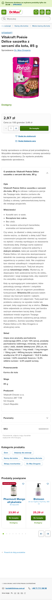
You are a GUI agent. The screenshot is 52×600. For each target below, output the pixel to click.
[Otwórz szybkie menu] (3, 11)
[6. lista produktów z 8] (19, 533)
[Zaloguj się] (42, 11)
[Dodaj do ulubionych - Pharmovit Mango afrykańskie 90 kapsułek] (23, 483)
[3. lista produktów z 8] (9, 533)
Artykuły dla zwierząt (22, 453)
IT (25, 593)
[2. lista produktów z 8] (6, 533)
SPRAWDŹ (17, 4)
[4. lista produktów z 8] (13, 533)
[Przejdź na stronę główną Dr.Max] (15, 12)
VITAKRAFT (6, 32)
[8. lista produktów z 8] (25, 533)
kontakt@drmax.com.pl (15, 588)
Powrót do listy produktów (14, 552)
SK (18, 593)
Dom (6, 453)
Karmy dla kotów (11, 458)
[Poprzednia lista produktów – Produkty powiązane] (41, 534)
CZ (15, 593)
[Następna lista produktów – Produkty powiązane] (48, 534)
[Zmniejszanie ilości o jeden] (6, 128)
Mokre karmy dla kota (33, 458)
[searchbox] (26, 18)
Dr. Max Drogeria (22, 50)
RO (22, 593)
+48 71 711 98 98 (39, 588)
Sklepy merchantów (12, 464)
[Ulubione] (36, 11)
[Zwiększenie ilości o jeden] (16, 128)
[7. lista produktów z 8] (22, 533)
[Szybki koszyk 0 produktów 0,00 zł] (48, 11)
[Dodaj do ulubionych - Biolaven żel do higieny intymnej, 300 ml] (48, 483)
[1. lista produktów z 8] (3, 534)
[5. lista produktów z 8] (16, 533)
